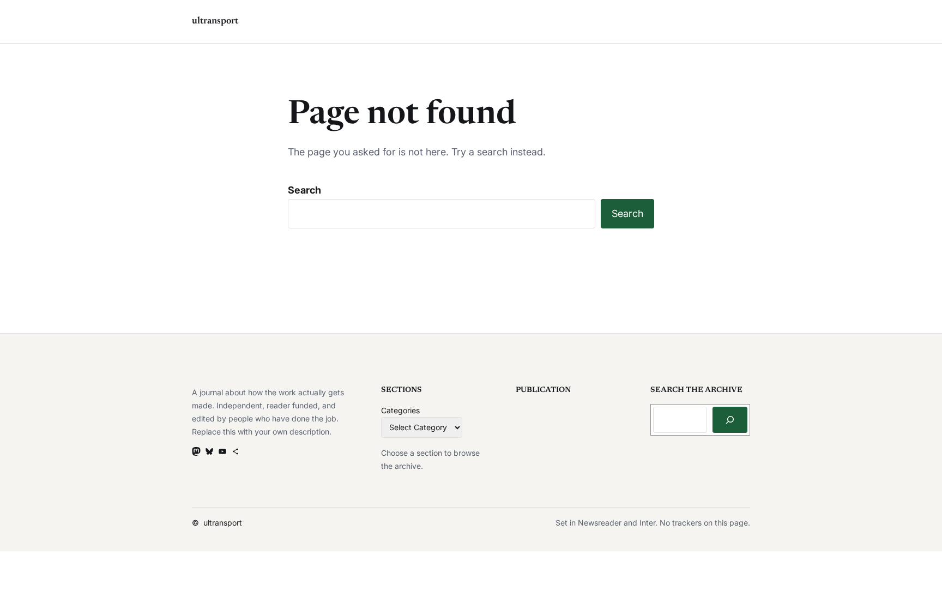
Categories (400, 410)
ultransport (215, 21)
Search (304, 190)
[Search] (729, 420)
